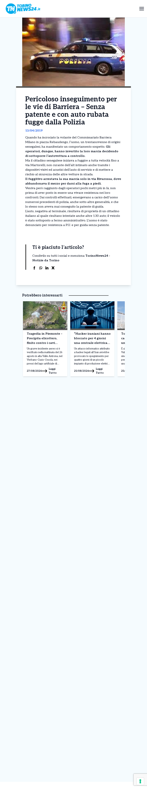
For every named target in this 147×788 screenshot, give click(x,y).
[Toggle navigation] (141, 8)
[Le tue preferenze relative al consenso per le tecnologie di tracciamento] (140, 781)
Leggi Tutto (53, 370)
